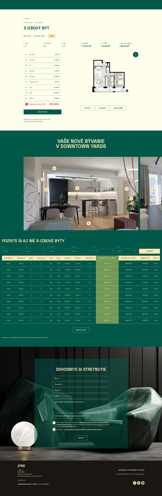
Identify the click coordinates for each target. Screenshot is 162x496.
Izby (94, 247)
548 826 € (128, 263)
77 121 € (145, 282)
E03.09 (21, 289)
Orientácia (74, 247)
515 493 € (107, 320)
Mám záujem (42, 112)
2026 (8, 270)
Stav (117, 247)
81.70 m (67, 301)
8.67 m (78, 314)
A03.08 (21, 270)
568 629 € (128, 276)
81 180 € (145, 289)
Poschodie (51, 247)
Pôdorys (87, 108)
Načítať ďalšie (81, 330)
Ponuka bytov (28, 22)
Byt (51, 263)
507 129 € (107, 295)
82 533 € (145, 295)
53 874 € (145, 308)
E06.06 (21, 301)
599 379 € (128, 320)
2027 (8, 263)
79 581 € (145, 276)
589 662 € (128, 295)
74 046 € (145, 263)
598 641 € (128, 314)
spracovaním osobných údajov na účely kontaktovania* (83, 429)
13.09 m (78, 308)
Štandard (102, 108)
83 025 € (145, 301)
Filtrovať (149, 251)
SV (90, 308)
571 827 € (128, 282)
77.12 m (67, 289)
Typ (26, 247)
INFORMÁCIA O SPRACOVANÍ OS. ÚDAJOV (131, 470)
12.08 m (78, 270)
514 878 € (107, 314)
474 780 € (107, 263)
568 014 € (128, 308)
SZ (89, 301)
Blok (3, 247)
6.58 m (78, 301)
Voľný (156, 263)
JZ (89, 263)
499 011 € (107, 289)
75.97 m (68, 276)
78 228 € (145, 270)
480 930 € (107, 270)
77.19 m (67, 270)
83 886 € (145, 320)
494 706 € (107, 282)
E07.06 (21, 320)
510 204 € (107, 301)
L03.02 (21, 308)
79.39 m (68, 295)
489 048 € (107, 276)
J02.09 (21, 263)
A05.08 (21, 295)
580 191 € (129, 289)
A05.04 (21, 314)
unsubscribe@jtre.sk (69, 426)
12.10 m (78, 263)
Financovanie (118, 108)
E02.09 (21, 276)
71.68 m (67, 263)
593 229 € (128, 301)
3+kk (58, 263)
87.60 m (68, 314)
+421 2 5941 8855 (43, 484)
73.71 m (67, 282)
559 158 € (128, 270)
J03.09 (21, 282)
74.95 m (68, 308)
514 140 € (107, 308)
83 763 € (145, 314)
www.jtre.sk (21, 480)
